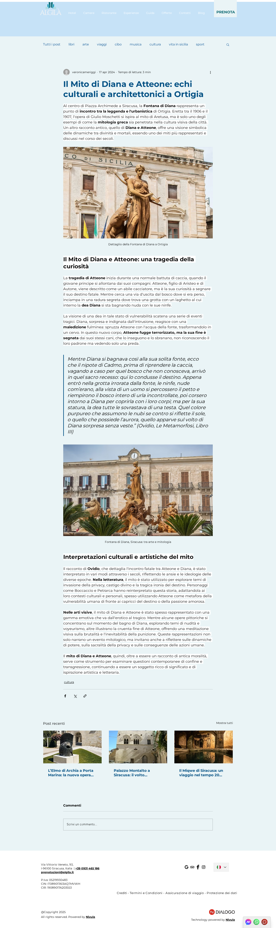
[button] (225, 8)
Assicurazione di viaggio (184, 893)
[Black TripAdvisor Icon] (192, 867)
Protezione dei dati (222, 893)
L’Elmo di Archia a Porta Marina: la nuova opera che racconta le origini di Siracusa (71, 772)
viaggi (102, 44)
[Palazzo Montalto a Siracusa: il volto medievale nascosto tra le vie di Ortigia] (138, 747)
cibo (118, 44)
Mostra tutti (224, 723)
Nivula (90, 917)
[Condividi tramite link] (85, 696)
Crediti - (123, 893)
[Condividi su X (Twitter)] (75, 696)
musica (135, 44)
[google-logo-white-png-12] (186, 867)
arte (85, 44)
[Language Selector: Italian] (221, 867)
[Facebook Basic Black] (198, 867)
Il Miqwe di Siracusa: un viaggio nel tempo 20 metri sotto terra (201, 772)
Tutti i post (51, 44)
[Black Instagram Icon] (203, 867)
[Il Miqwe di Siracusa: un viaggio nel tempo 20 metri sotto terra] (203, 747)
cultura (155, 44)
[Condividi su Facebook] (65, 696)
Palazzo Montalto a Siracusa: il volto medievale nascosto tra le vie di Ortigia (138, 772)
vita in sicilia (178, 44)
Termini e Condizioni (146, 893)
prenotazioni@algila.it (57, 872)
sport (200, 44)
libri (71, 44)
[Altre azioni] (210, 72)
